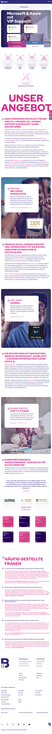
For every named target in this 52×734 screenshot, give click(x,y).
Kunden (21, 473)
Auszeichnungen (25, 469)
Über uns (21, 675)
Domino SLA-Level (32, 263)
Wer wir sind (17, 41)
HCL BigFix (37, 692)
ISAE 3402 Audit (5, 699)
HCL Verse (20, 692)
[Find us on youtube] (29, 724)
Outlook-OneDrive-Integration (25, 712)
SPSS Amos (16, 164)
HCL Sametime (38, 690)
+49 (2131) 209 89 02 (23, 663)
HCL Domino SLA (5, 697)
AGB (38, 677)
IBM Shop (35, 41)
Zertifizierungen (14, 469)
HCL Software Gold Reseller (14, 274)
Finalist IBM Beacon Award (12, 140)
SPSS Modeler (9, 164)
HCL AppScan (38, 695)
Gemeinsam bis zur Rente (15, 316)
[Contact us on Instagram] (7, 724)
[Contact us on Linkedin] (18, 724)
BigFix (39, 277)
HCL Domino (4, 692)
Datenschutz (39, 673)
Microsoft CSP (11, 364)
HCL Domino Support (6, 695)
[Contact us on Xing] (24, 724)
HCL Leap (20, 695)
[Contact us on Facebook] (2, 724)
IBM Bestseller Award (40, 138)
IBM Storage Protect (28, 164)
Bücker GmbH (12, 729)
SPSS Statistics (44, 162)
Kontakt (20, 673)
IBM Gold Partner (30, 134)
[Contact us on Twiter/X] (13, 724)
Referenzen (21, 679)
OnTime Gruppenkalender (42, 712)
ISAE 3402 (31, 380)
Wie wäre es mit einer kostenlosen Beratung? (19, 207)
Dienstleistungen (17, 45)
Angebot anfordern (35, 45)
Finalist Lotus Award (18, 259)
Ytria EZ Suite (21, 690)
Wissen (19, 701)
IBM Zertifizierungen (20, 145)
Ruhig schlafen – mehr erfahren (17, 423)
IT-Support (3, 701)
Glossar (20, 699)
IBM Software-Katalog (17, 160)
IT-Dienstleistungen (5, 704)
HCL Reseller (4, 690)
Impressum (39, 675)
